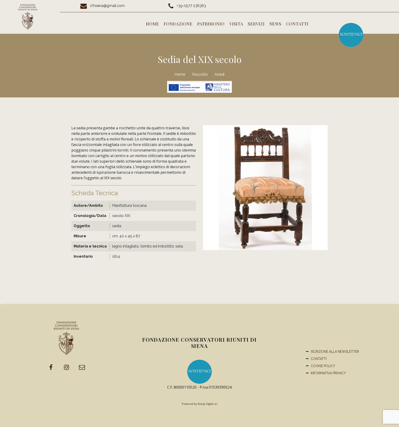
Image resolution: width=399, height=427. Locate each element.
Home (152, 24)
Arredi (219, 74)
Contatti (297, 24)
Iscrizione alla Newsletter (335, 351)
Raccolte (200, 74)
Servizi (256, 24)
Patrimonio (211, 24)
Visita (236, 24)
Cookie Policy (323, 366)
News (275, 24)
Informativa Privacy (328, 373)
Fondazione (178, 24)
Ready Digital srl (207, 403)
